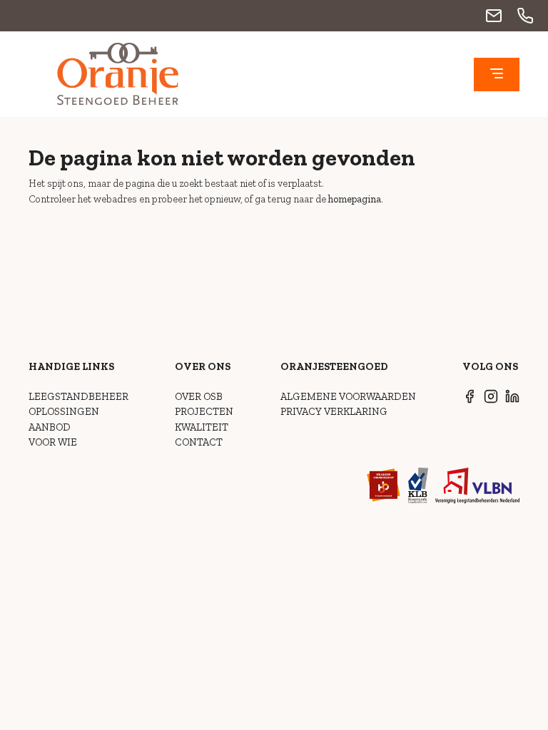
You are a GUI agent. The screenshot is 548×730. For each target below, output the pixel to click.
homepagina (354, 198)
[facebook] (469, 400)
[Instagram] (491, 400)
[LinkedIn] (512, 400)
